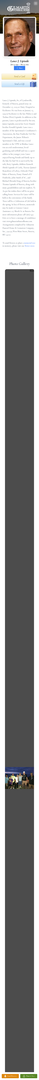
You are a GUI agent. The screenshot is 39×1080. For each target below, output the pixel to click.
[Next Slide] (31, 778)
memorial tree (29, 243)
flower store (29, 246)
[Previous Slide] (7, 778)
